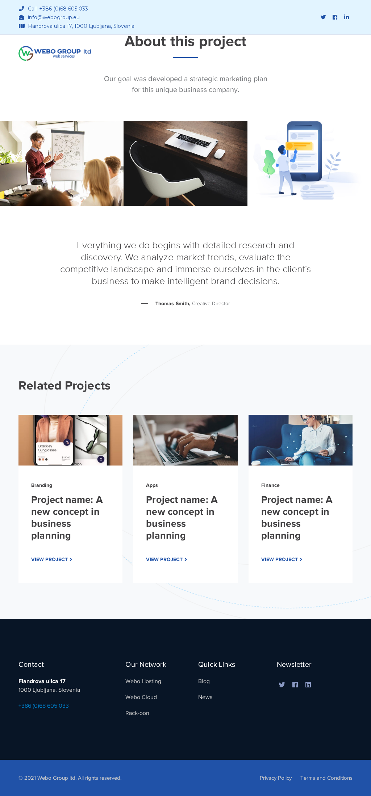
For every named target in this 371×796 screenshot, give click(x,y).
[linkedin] (308, 685)
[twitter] (282, 685)
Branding (41, 485)
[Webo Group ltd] (54, 53)
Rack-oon (137, 713)
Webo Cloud (141, 697)
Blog (204, 681)
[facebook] (295, 685)
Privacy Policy (276, 778)
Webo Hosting (143, 681)
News (205, 697)
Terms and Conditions (326, 778)
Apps (152, 485)
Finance (270, 485)
